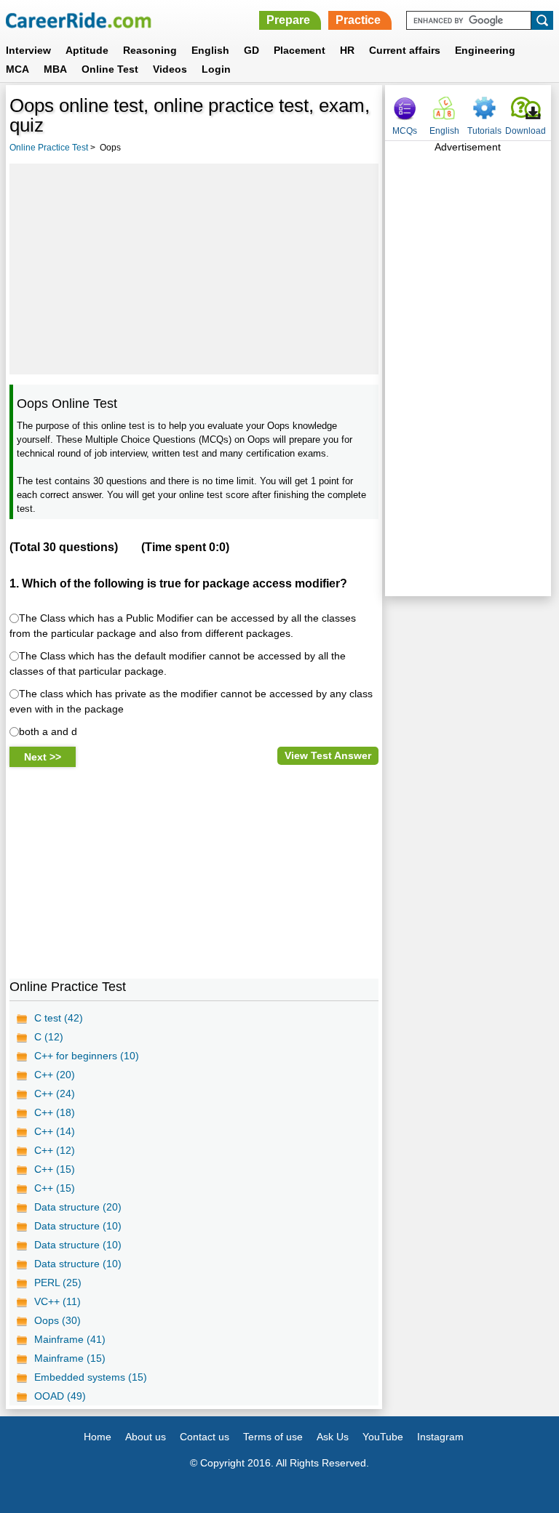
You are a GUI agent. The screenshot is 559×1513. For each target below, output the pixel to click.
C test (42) (58, 1018)
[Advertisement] (193, 269)
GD (251, 50)
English (210, 50)
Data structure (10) (78, 1226)
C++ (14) (54, 1131)
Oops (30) (57, 1320)
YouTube (382, 1436)
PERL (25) (58, 1282)
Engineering (485, 50)
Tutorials (484, 131)
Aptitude (87, 50)
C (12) (48, 1037)
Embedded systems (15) (90, 1377)
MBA (55, 69)
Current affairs (404, 50)
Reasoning (150, 50)
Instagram (440, 1436)
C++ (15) (54, 1169)
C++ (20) (54, 1074)
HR (347, 50)
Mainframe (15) (70, 1358)
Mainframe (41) (70, 1339)
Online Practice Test (48, 148)
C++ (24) (54, 1093)
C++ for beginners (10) (86, 1055)
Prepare (288, 20)
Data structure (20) (78, 1207)
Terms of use (273, 1436)
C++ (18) (54, 1112)
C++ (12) (54, 1150)
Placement (299, 50)
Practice (358, 20)
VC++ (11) (57, 1301)
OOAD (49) (60, 1396)
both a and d (48, 731)
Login (216, 69)
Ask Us (333, 1436)
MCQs (404, 131)
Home (97, 1436)
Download (525, 131)
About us (145, 1436)
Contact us (204, 1436)
